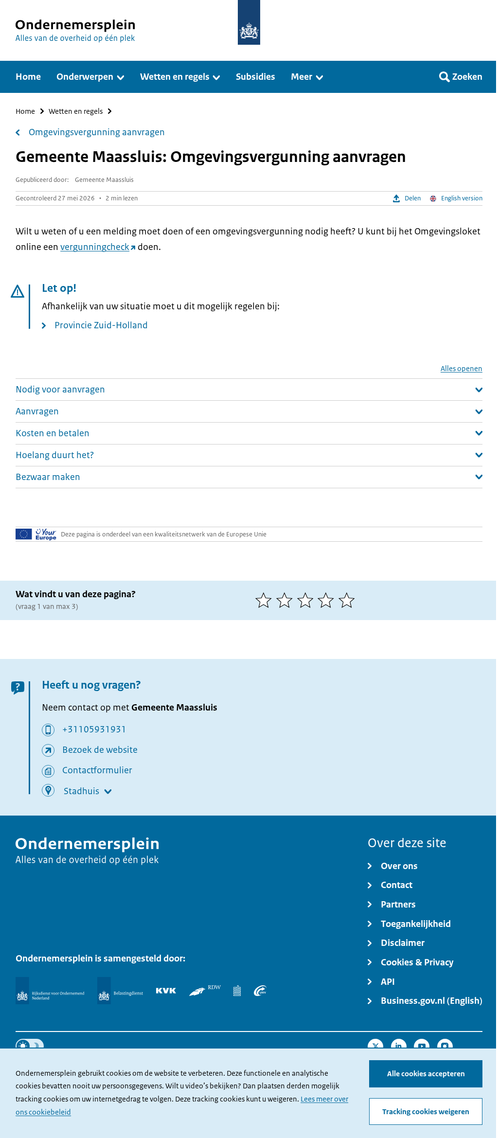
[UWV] (260, 990)
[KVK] (166, 990)
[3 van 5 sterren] (307, 600)
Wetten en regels (76, 111)
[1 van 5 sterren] (265, 600)
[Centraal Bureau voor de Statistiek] (236, 990)
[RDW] (205, 990)
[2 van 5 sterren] (286, 600)
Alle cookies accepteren (426, 1074)
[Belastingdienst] (120, 990)
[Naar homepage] (249, 22)
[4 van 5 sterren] (328, 600)
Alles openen (461, 368)
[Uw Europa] (36, 534)
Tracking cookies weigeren (425, 1112)
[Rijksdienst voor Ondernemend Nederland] (50, 990)
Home (25, 111)
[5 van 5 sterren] (348, 600)
